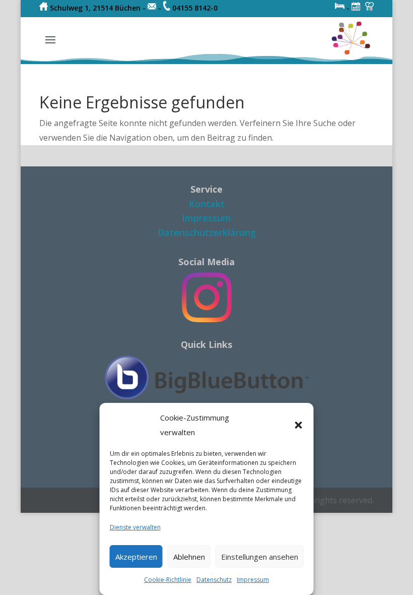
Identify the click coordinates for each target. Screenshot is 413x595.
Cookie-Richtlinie (167, 579)
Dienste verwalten (135, 527)
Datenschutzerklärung (207, 232)
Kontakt (207, 204)
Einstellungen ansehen (259, 557)
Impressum (253, 579)
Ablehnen (189, 557)
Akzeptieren (136, 557)
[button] (299, 425)
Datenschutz (214, 579)
